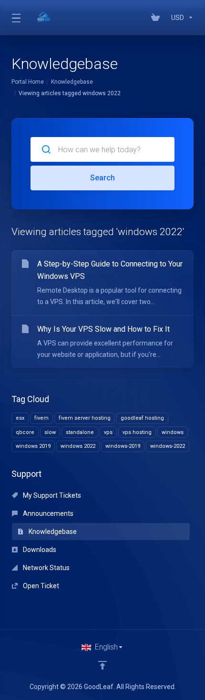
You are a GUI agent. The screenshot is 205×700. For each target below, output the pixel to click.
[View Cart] (157, 17)
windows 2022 (78, 446)
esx (20, 418)
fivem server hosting (85, 418)
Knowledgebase (72, 82)
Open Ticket (40, 586)
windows (173, 432)
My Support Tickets (51, 495)
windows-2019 (122, 446)
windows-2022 (167, 446)
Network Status (45, 568)
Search (102, 177)
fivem (41, 418)
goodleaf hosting (142, 418)
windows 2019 (33, 446)
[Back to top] (102, 665)
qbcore (25, 432)
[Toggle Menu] (15, 18)
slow (50, 432)
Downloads (38, 549)
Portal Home (27, 82)
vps (108, 432)
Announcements (47, 513)
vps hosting (137, 432)
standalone (80, 432)
